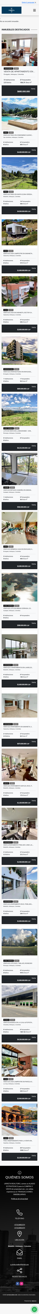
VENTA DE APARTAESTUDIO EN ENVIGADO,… (17, 372)
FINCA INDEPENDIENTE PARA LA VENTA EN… (18, 1141)
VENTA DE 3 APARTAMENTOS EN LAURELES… (18, 667)
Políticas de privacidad (19, 1199)
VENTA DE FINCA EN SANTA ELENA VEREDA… (18, 194)
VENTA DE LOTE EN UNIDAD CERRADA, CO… (17, 608)
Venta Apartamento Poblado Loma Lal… (18, 845)
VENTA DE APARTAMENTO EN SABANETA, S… (17, 727)
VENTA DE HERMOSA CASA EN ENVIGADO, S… (18, 549)
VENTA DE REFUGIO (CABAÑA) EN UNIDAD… (17, 490)
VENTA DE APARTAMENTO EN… (19, 71)
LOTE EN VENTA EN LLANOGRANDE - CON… (17, 431)
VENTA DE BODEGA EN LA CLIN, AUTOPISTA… (18, 1022)
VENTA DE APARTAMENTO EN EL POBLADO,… (18, 904)
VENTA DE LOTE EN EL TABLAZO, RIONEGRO (17, 963)
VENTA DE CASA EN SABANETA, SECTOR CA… (18, 312)
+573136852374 (19, 1225)
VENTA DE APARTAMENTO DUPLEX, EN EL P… (18, 786)
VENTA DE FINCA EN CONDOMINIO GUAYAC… (18, 135)
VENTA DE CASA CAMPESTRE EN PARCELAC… (18, 1081)
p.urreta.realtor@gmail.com (19, 1264)
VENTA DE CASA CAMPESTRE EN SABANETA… (18, 253)
